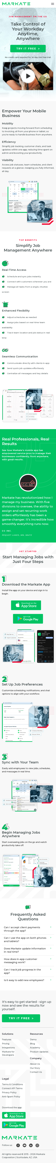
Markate (16, 3)
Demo (33, 1039)
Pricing (5, 1043)
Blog (32, 1043)
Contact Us (36, 1072)
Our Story (35, 1068)
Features (6, 1039)
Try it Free (26, 48)
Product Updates (39, 1052)
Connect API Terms (12, 1088)
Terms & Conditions (12, 1084)
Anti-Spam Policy (11, 1096)
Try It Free (19, 1018)
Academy (35, 1047)
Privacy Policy (9, 1092)
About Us (35, 1064)
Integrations (8, 1047)
